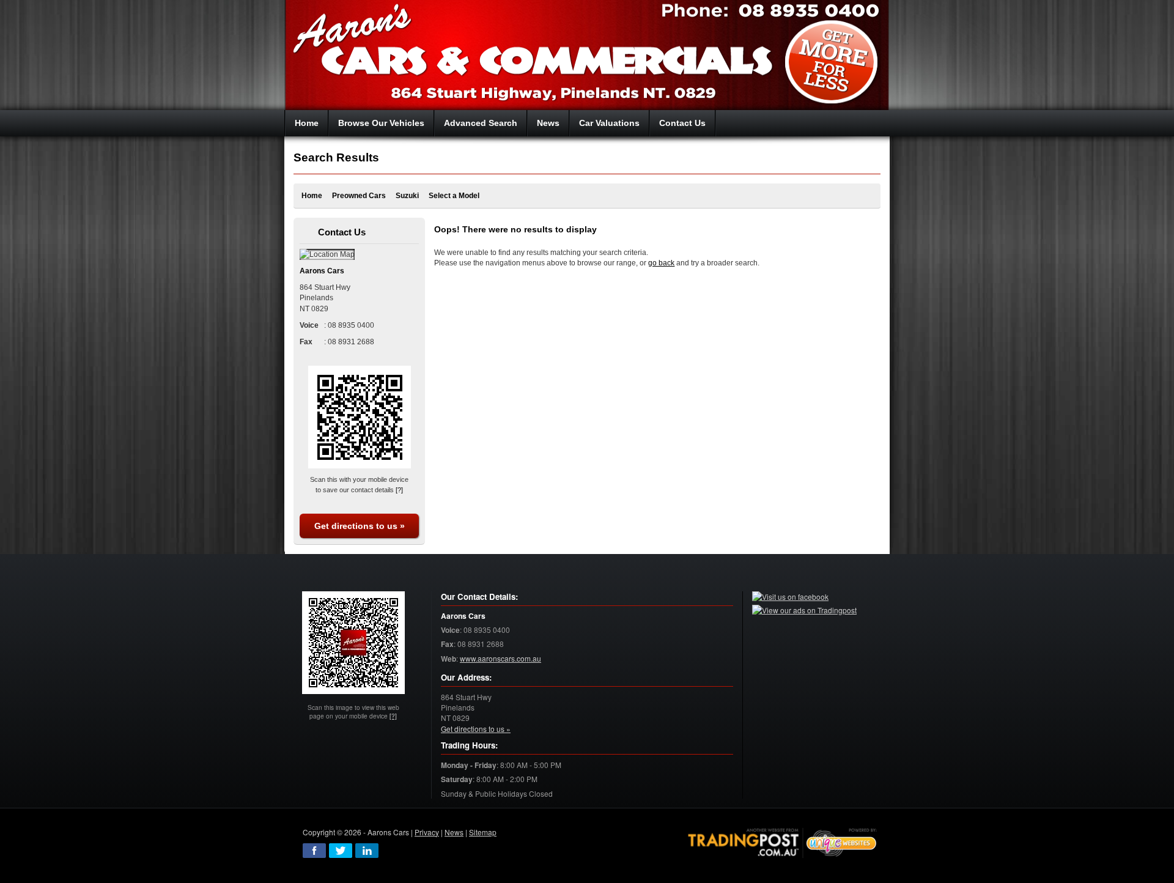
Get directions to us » (359, 526)
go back (661, 263)
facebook (314, 850)
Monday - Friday (469, 765)
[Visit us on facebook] (790, 596)
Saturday (457, 779)
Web (448, 659)
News (454, 832)
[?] (399, 489)
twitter (340, 850)
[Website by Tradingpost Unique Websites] (782, 841)
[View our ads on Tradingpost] (804, 610)
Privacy (427, 832)
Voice (450, 630)
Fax (447, 644)
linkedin (366, 850)
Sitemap (483, 832)
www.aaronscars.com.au (500, 658)
